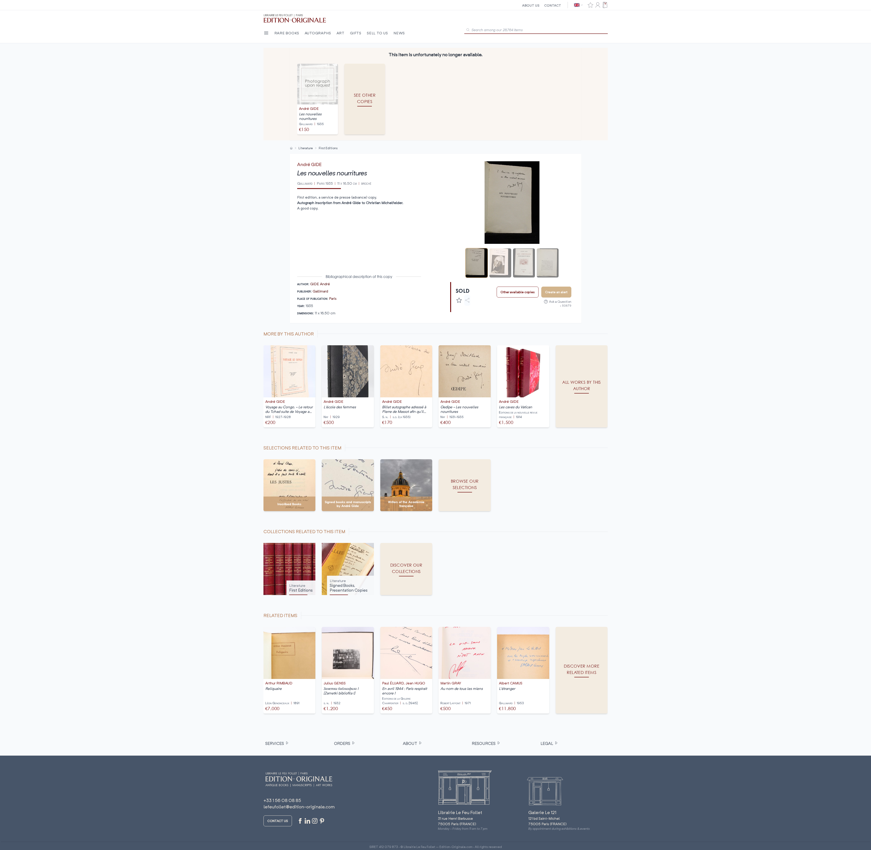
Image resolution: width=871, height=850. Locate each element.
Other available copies (518, 292)
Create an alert (556, 292)
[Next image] (567, 202)
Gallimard (320, 291)
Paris (333, 298)
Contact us (277, 821)
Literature (306, 148)
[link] (582, 670)
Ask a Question (560, 301)
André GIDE (309, 164)
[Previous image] (456, 202)
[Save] (459, 300)
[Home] (291, 148)
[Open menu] (266, 33)
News (399, 33)
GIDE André (320, 284)
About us (531, 5)
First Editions (328, 148)
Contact (552, 5)
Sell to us (377, 33)
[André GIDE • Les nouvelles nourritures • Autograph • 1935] (477, 262)
